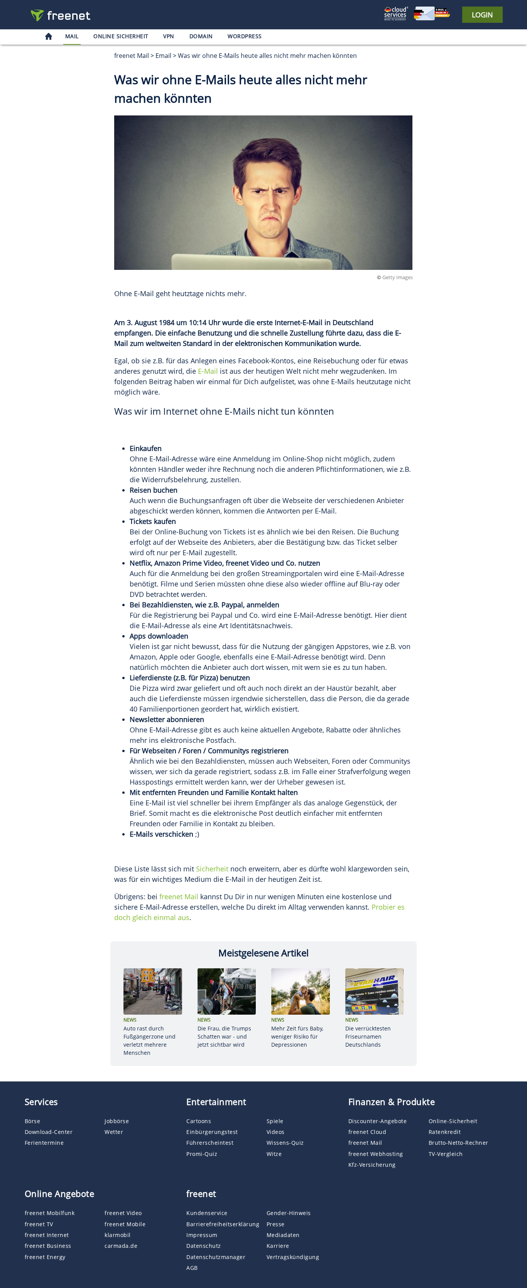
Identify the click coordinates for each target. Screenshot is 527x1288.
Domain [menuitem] (201, 36)
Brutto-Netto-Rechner (458, 1142)
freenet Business (48, 1245)
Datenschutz (203, 1245)
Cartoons (198, 1121)
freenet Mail (178, 896)
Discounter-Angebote (377, 1121)
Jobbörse (117, 1121)
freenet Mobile (125, 1224)
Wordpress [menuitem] (245, 36)
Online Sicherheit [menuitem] (121, 36)
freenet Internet (47, 1235)
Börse (33, 1121)
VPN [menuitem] (168, 36)
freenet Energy (45, 1257)
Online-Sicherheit (453, 1121)
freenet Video (123, 1213)
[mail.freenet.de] (63, 15)
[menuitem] (48, 37)
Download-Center (49, 1131)
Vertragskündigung (293, 1257)
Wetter (114, 1131)
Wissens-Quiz (285, 1142)
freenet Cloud (367, 1131)
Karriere (278, 1245)
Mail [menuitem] (72, 36)
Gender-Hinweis (289, 1213)
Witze (274, 1154)
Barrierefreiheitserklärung (222, 1224)
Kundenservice (207, 1213)
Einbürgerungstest (212, 1131)
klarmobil (118, 1235)
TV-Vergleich (446, 1154)
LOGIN (482, 14)
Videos (276, 1131)
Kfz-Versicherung (372, 1164)
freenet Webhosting (375, 1154)
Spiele (275, 1121)
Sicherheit (212, 868)
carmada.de (121, 1245)
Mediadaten (283, 1235)
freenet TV (39, 1224)
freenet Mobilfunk (50, 1213)
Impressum (202, 1235)
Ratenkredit (445, 1131)
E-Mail (208, 371)
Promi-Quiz (201, 1154)
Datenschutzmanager (215, 1257)
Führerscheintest (209, 1142)
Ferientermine (44, 1142)
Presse (276, 1224)
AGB (192, 1267)
